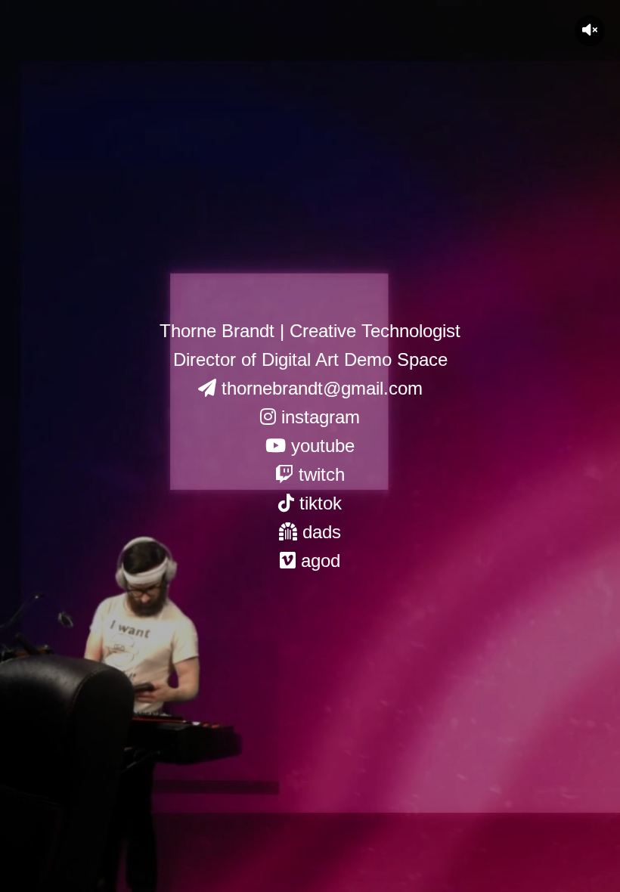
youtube (320, 445)
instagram (318, 417)
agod (318, 560)
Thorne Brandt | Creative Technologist (310, 331)
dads (319, 532)
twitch (319, 474)
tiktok (318, 503)
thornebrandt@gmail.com (319, 388)
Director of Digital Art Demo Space (310, 359)
